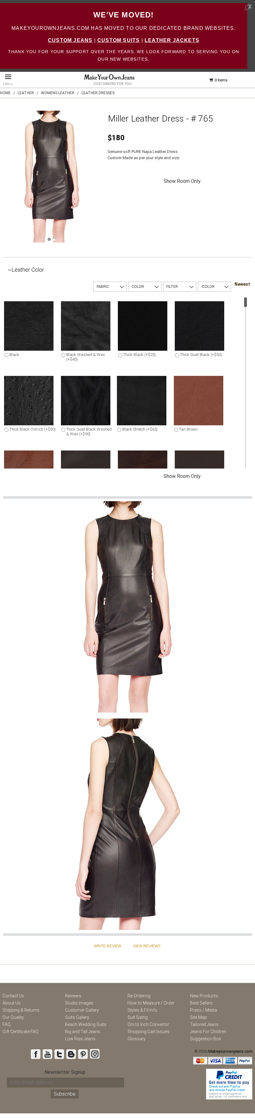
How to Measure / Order (151, 1002)
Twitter (59, 1054)
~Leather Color (26, 269)
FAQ (6, 1024)
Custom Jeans (70, 40)
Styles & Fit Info (142, 1010)
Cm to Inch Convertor (148, 1024)
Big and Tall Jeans (82, 1031)
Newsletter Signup (65, 1072)
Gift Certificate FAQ (20, 1031)
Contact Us (13, 995)
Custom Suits (118, 40)
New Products (204, 995)
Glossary (137, 1038)
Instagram (95, 1054)
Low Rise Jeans (80, 1038)
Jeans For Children (208, 1031)
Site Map (198, 1017)
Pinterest (83, 1054)
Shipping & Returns (20, 1010)
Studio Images (79, 1002)
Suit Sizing (138, 1017)
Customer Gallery (82, 1010)
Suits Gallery (77, 1017)
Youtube (47, 1054)
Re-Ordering (139, 995)
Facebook (35, 1054)
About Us (11, 1002)
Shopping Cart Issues (148, 1031)
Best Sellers (201, 1002)
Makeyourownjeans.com (230, 1051)
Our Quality (13, 1017)
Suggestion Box (205, 1038)
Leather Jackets (172, 40)
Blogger (71, 1054)
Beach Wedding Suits (85, 1024)
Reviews (73, 995)
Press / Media (203, 1010)
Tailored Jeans (204, 1024)
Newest (242, 284)
